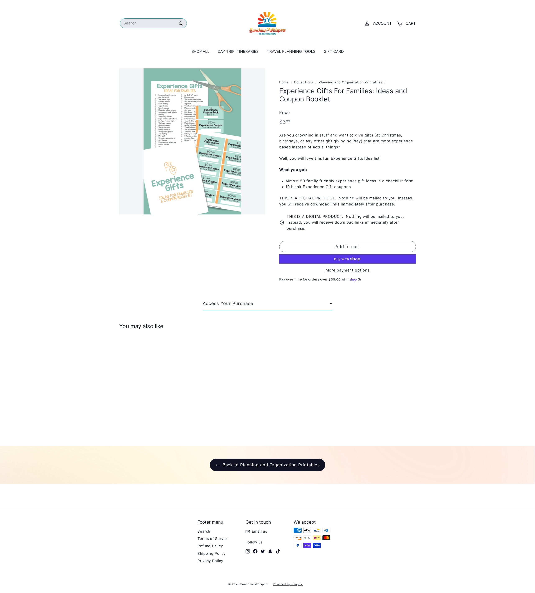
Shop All (200, 52)
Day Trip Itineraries (238, 52)
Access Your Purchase (228, 303)
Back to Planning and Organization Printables (270, 464)
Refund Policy (210, 546)
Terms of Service (213, 539)
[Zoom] (192, 141)
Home (284, 82)
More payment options (348, 270)
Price (284, 112)
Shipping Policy (211, 553)
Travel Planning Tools (291, 52)
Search (203, 531)
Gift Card (334, 52)
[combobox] (152, 23)
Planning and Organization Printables (350, 82)
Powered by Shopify (288, 584)
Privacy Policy (210, 561)
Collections (303, 82)
